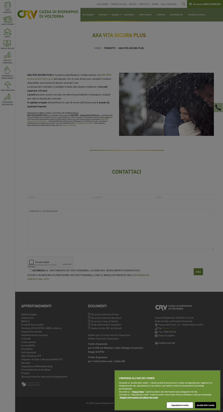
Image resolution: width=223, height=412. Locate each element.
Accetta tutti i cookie (205, 405)
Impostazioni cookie (179, 405)
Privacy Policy (138, 391)
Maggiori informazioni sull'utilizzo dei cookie (139, 397)
